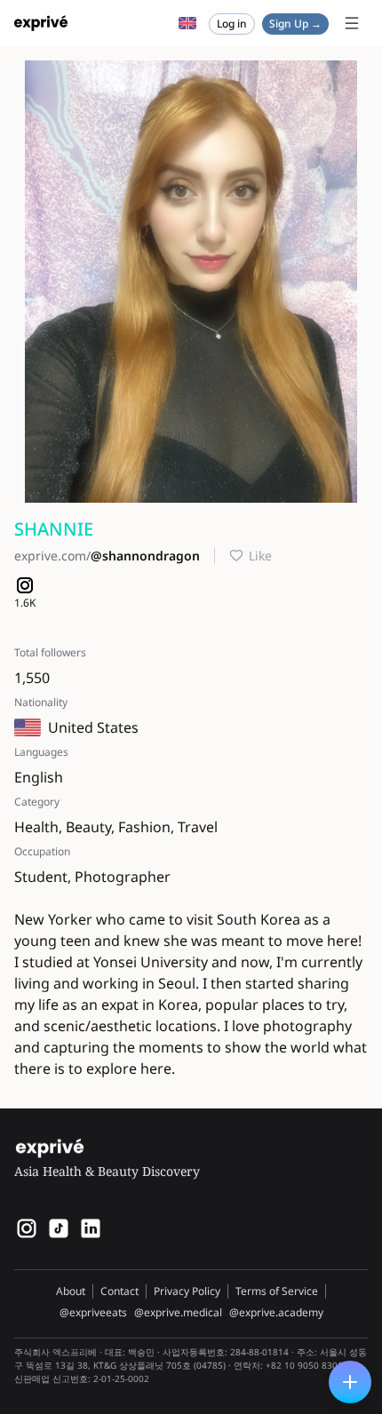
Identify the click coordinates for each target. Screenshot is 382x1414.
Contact (119, 1291)
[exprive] (58, 1228)
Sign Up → (295, 23)
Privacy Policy (187, 1291)
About (70, 1291)
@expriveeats (93, 1313)
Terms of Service (276, 1291)
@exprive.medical (178, 1313)
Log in (232, 23)
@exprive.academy (276, 1313)
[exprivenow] (26, 1228)
